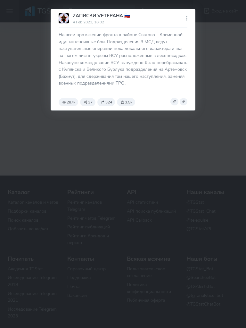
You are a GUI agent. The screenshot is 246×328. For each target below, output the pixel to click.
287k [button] (71, 102)
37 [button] (90, 102)
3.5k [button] (128, 102)
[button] (174, 102)
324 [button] (108, 102)
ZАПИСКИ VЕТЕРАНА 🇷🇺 (101, 15)
